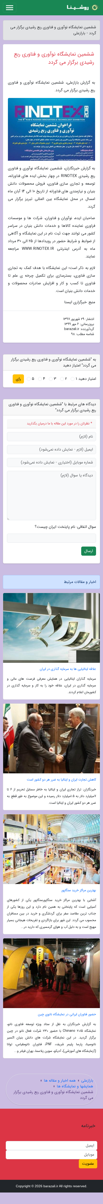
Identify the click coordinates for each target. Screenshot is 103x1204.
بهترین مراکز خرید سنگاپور (78, 890)
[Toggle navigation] (9, 7)
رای (18, 379)
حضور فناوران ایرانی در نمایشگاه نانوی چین (67, 1014)
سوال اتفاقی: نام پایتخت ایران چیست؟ (65, 527)
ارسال (88, 551)
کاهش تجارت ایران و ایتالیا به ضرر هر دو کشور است (61, 779)
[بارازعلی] (82, 7)
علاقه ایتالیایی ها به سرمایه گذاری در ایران (68, 669)
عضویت (88, 1164)
